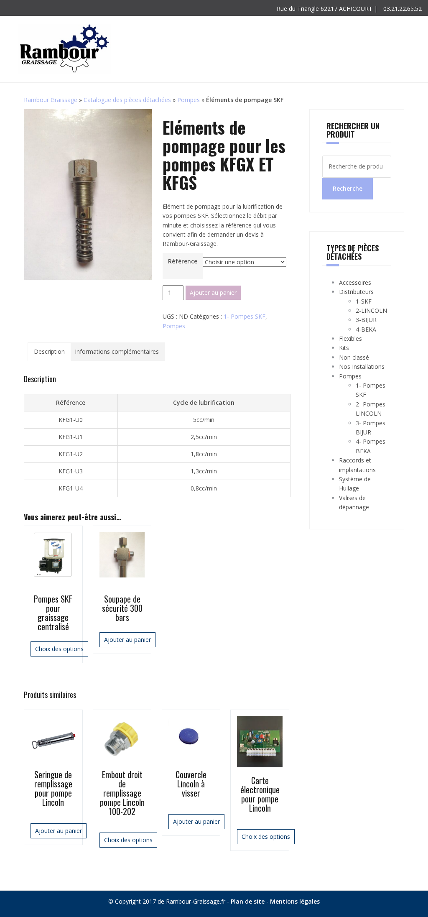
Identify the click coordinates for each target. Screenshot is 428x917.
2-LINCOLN (371, 310)
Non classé (354, 357)
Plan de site (248, 901)
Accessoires (355, 282)
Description (49, 351)
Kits (344, 348)
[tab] (49, 351)
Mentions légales (295, 901)
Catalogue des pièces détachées (127, 100)
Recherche (347, 188)
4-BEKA (366, 329)
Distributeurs (356, 292)
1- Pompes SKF (244, 316)
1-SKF (364, 301)
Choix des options (59, 649)
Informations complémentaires (117, 351)
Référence (182, 261)
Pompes (188, 100)
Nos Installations (362, 366)
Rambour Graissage (50, 100)
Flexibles (350, 338)
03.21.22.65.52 (402, 9)
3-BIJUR (366, 320)
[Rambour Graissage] (64, 48)
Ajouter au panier (213, 292)
